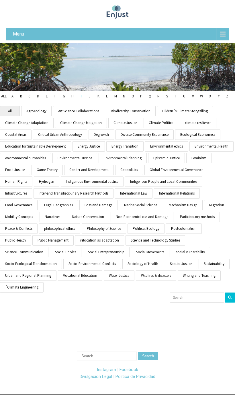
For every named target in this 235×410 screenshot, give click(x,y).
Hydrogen (46, 181)
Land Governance (18, 205)
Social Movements (150, 252)
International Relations (177, 193)
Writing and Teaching (199, 275)
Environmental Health (211, 146)
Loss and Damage (98, 205)
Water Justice (119, 275)
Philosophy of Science (104, 228)
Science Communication (24, 252)
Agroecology (36, 111)
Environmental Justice (75, 158)
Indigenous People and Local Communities (163, 181)
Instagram (106, 369)
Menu (18, 34)
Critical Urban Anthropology (60, 134)
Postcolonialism (184, 228)
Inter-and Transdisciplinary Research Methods (73, 193)
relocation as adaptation (99, 240)
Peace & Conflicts (18, 228)
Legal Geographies (58, 205)
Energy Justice (89, 146)
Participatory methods (197, 216)
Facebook (129, 369)
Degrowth (101, 134)
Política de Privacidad (135, 376)
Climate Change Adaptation (26, 122)
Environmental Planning (123, 158)
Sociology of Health (143, 263)
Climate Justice (125, 122)
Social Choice (65, 252)
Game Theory (47, 169)
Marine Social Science (140, 205)
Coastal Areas (15, 134)
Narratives (52, 216)
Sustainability (214, 263)
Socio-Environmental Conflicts (92, 263)
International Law (133, 193)
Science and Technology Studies (155, 240)
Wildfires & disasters (156, 275)
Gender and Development (89, 169)
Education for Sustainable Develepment (35, 146)
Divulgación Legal (96, 376)
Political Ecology (146, 228)
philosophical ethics (59, 228)
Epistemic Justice (166, 158)
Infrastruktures (16, 193)
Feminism (198, 158)
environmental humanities (25, 158)
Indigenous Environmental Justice (92, 181)
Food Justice (15, 169)
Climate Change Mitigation (81, 122)
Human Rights (16, 181)
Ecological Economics (197, 134)
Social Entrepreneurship (106, 252)
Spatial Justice (181, 263)
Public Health (15, 240)
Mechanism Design (183, 205)
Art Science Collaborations (78, 111)
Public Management (53, 240)
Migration (216, 205)
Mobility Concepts (19, 216)
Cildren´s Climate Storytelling (185, 111)
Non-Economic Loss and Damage (142, 216)
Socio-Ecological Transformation (31, 263)
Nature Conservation (88, 216)
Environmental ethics (166, 146)
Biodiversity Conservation (130, 111)
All (4, 96)
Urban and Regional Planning (28, 275)
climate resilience (198, 122)
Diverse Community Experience (145, 134)
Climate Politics (161, 122)
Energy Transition (124, 146)
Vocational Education (80, 275)
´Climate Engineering (21, 287)
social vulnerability (190, 252)
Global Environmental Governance (176, 169)
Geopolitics (129, 169)
